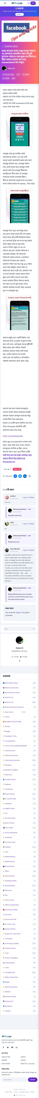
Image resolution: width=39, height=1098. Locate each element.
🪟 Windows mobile (9, 996)
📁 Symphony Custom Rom (11, 934)
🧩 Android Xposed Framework (13, 707)
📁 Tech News (7, 938)
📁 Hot (5, 813)
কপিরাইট (32, 1092)
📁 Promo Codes (8, 900)
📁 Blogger (6, 731)
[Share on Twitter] (20, 476)
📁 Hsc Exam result (9, 818)
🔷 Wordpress (7, 1006)
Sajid (12, 522)
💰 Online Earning (8, 876)
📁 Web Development (10, 987)
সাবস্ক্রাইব (32, 1079)
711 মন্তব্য (24, 657)
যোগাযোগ (23, 1057)
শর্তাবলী (15, 1092)
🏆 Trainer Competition (10, 958)
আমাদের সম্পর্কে (6, 1057)
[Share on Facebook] (15, 476)
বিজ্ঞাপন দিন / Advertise (28, 1063)
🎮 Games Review (9, 794)
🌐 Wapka (6, 982)
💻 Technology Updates (11, 943)
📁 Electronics (7, 774)
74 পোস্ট (16, 657)
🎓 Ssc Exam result (9, 924)
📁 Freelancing (8, 789)
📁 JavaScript (7, 837)
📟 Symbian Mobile (9, 929)
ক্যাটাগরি (23, 1060)
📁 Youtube (6, 1011)
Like (7, 469)
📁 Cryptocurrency (9, 750)
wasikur (13, 496)
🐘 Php (5, 895)
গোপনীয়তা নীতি (8, 1092)
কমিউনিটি (4, 1060)
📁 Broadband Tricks (10, 736)
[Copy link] (30, 476)
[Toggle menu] (5, 3)
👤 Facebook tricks (10, 46)
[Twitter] (8, 1047)
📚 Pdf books (7, 890)
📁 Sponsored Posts (9, 919)
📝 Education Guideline (10, 770)
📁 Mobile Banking (9, 856)
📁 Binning (6, 726)
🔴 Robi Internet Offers (10, 910)
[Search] (28, 3)
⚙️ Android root (8, 697)
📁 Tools (6, 953)
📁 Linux (5, 852)
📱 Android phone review (11, 692)
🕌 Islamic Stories (8, 823)
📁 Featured (7, 784)
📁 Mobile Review (9, 861)
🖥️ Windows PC (8, 1001)
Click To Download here (13, 436)
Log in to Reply (28, 497)
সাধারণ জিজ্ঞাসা (6, 1063)
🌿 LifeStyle (7, 847)
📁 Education (7, 765)
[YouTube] (12, 1047)
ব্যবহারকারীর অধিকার (24, 1092)
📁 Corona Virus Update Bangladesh (15, 746)
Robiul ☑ (11, 68)
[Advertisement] (19, 387)
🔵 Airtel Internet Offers (10, 683)
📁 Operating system (9, 881)
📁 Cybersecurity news (10, 755)
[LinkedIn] (16, 1047)
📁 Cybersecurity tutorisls (11, 760)
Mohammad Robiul (19, 509)
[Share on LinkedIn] (25, 476)
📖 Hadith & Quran (9, 808)
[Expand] (35, 712)
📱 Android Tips (8, 702)
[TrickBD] (19, 1036)
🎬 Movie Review (8, 866)
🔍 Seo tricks (7, 914)
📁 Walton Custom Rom (10, 977)
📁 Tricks (6, 967)
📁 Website (6, 992)
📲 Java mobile (8, 828)
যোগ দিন (18, 14)
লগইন (33, 3)
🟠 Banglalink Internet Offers (12, 721)
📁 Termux (6, 717)
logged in (18, 612)
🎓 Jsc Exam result (9, 842)
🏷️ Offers (6, 871)
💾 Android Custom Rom (11, 688)
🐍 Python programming (11, 905)
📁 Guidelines (7, 803)
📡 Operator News (9, 885)
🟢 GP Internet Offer (9, 799)
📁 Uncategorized (9, 972)
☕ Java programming (10, 832)
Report (16, 469)
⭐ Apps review (8, 712)
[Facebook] (3, 1047)
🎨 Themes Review (9, 948)
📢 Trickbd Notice (9, 963)
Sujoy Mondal (15, 549)
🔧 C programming (9, 741)
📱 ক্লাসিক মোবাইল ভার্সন (19, 1095)
